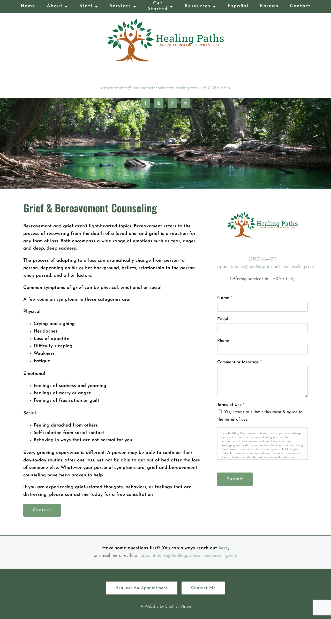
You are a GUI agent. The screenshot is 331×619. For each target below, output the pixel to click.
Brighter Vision (178, 607)
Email (224, 319)
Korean (269, 6)
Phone (223, 341)
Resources (198, 6)
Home (28, 6)
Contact (300, 6)
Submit (235, 479)
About (55, 6)
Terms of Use (230, 405)
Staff (86, 6)
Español (238, 6)
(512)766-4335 (216, 88)
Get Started (158, 6)
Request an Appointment (141, 588)
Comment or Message (239, 362)
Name (224, 298)
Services (120, 6)
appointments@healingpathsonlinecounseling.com (149, 88)
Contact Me (203, 588)
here (223, 548)
